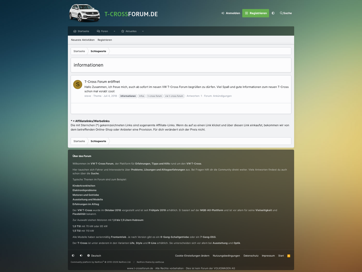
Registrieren (105, 39)
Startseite (83, 31)
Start (281, 255)
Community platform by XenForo (101, 262)
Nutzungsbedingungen (226, 255)
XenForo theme (144, 262)
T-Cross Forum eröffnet (102, 82)
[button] (273, 13)
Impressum (268, 255)
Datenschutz (251, 255)
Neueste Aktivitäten (83, 39)
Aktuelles (131, 31)
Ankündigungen (222, 95)
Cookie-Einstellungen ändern (192, 255)
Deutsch (95, 255)
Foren (104, 31)
